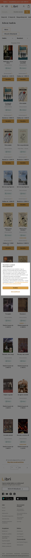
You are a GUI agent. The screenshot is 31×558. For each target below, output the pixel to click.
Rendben (15, 287)
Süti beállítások (15, 291)
